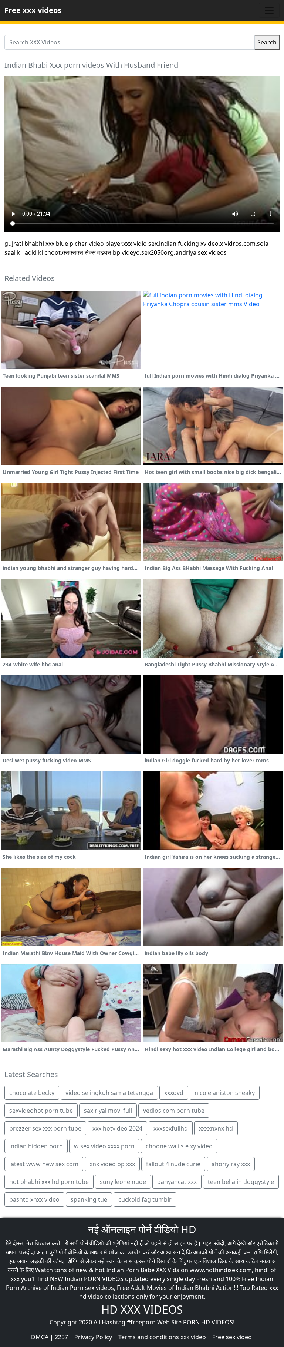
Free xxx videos (32, 10)
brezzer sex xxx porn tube (45, 1128)
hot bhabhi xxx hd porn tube (49, 1182)
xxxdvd (173, 1093)
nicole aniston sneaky (225, 1093)
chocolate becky (31, 1093)
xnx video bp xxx (112, 1164)
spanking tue (89, 1199)
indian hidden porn (36, 1146)
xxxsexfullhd (170, 1128)
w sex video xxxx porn (104, 1146)
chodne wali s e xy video (179, 1146)
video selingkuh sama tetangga (109, 1093)
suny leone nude (123, 1182)
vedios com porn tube (173, 1110)
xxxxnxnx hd (216, 1128)
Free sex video (232, 1337)
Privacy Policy (93, 1337)
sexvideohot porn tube (41, 1110)
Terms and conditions (148, 1337)
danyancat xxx (177, 1182)
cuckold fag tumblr (145, 1199)
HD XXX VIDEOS (142, 1309)
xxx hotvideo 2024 (117, 1128)
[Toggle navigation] (269, 10)
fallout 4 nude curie (173, 1164)
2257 (61, 1337)
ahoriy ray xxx (231, 1164)
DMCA (39, 1337)
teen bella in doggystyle (241, 1182)
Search (267, 42)
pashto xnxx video (34, 1199)
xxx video (193, 1337)
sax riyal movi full (108, 1110)
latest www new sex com (43, 1164)
